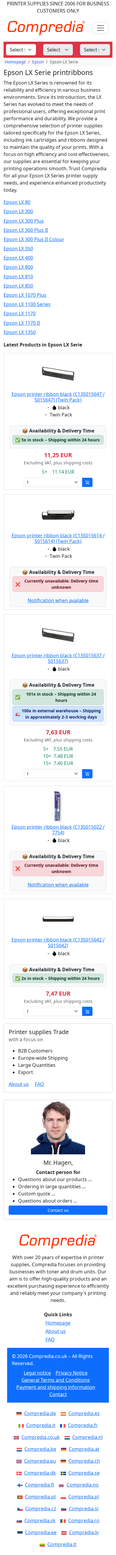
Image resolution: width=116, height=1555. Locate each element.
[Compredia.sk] (20, 1520)
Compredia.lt (61, 1544)
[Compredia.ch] (64, 1461)
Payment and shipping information (55, 1387)
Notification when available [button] (58, 600)
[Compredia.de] (20, 1413)
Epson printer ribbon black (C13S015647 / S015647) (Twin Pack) (58, 397)
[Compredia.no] (63, 1484)
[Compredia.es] (64, 1413)
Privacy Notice (71, 1373)
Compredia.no (83, 1484)
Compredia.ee (41, 1532)
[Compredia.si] (65, 1508)
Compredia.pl (83, 1496)
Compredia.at (84, 1449)
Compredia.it (40, 1425)
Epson (38, 62)
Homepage (15, 62)
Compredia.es (84, 1413)
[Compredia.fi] (21, 1484)
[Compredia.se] (64, 1472)
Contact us (58, 1210)
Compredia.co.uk (40, 1437)
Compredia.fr (83, 1425)
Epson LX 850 (18, 286)
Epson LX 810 (18, 277)
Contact (58, 1394)
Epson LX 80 (17, 202)
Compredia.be (40, 1449)
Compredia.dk (40, 1473)
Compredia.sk (40, 1520)
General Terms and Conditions (55, 1380)
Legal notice (37, 1373)
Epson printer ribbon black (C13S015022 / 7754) (58, 830)
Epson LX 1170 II (22, 323)
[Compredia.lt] (43, 1544)
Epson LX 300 (18, 211)
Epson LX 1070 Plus (25, 295)
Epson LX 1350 (20, 332)
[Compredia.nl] (68, 1437)
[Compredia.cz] (21, 1508)
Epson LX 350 (18, 249)
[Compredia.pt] (21, 1496)
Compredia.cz (40, 1508)
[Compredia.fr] (64, 1425)
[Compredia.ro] (64, 1520)
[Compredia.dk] (20, 1472)
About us (19, 1084)
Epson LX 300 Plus (24, 221)
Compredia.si (83, 1508)
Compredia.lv (84, 1532)
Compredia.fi (39, 1484)
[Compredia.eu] (20, 1461)
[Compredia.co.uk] (17, 1437)
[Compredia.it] (22, 1425)
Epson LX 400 (18, 258)
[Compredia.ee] (21, 1532)
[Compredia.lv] (65, 1532)
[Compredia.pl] (64, 1496)
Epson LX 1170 (20, 313)
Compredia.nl (87, 1437)
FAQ (39, 1084)
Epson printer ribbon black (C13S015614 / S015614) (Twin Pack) (58, 538)
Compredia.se (84, 1473)
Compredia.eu (40, 1461)
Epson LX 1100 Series (27, 304)
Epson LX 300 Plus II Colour (34, 239)
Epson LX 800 (18, 267)
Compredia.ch (84, 1461)
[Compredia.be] (20, 1449)
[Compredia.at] (65, 1449)
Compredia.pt (40, 1496)
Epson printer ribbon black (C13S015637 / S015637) (58, 658)
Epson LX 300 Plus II (26, 230)
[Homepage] (58, 1241)
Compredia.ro (83, 1520)
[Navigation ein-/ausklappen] (100, 28)
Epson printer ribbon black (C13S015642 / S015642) (58, 942)
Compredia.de (40, 1413)
